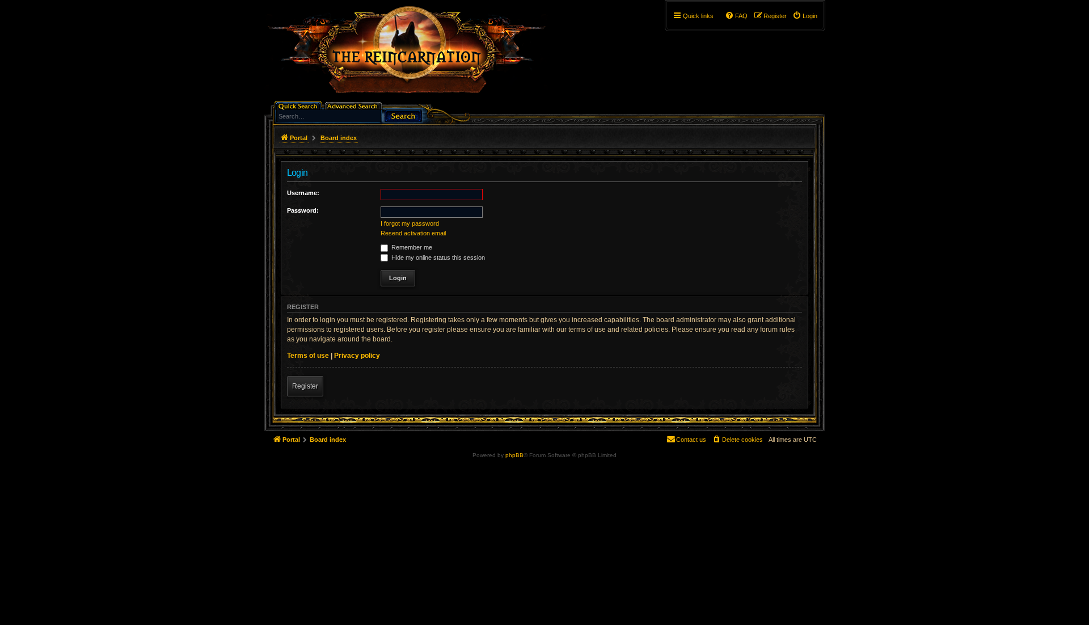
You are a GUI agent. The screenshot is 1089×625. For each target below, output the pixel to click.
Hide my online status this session (437, 257)
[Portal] (412, 54)
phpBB (514, 455)
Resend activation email (413, 233)
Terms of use (308, 356)
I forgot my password (410, 223)
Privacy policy (357, 356)
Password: (303, 210)
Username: (303, 192)
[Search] (403, 115)
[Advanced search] (354, 105)
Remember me (411, 247)
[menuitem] (804, 16)
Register (305, 386)
